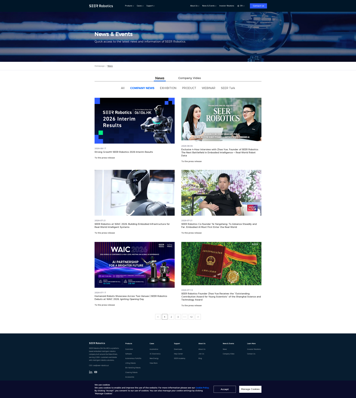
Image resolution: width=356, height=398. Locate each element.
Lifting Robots (130, 363)
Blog (200, 358)
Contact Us (258, 6)
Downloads (178, 349)
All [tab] (123, 88)
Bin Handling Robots (133, 368)
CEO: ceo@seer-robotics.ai (99, 365)
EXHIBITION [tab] (168, 88)
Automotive (154, 349)
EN (241, 6)
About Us (194, 6)
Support (149, 6)
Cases (139, 6)
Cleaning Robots (131, 372)
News (159, 78)
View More (153, 363)
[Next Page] (198, 317)
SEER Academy (179, 358)
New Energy (154, 358)
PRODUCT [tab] (189, 88)
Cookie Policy (202, 387)
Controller (129, 349)
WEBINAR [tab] (208, 88)
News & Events (208, 6)
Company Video (189, 78)
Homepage (100, 66)
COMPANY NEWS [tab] (142, 88)
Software (128, 354)
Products (128, 6)
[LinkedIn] (90, 372)
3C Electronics (155, 354)
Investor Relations (226, 6)
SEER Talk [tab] (228, 88)
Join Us (201, 354)
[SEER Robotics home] (105, 343)
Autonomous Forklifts (133, 358)
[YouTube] (95, 372)
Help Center (178, 354)
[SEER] (101, 6)
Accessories (129, 377)
